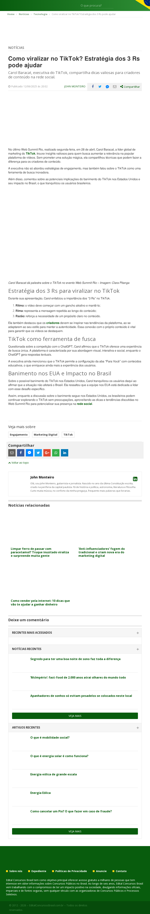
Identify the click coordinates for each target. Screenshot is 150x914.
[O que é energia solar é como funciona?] (20, 760)
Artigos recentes (26, 727)
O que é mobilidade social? (50, 737)
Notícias (16, 47)
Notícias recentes (26, 649)
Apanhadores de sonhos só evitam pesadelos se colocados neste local (81, 696)
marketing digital (45, 434)
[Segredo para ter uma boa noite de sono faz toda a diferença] (20, 663)
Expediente (38, 871)
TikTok (68, 434)
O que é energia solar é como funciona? (59, 756)
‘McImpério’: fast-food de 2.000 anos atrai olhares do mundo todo (78, 677)
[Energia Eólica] (20, 797)
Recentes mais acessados (32, 633)
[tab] (75, 632)
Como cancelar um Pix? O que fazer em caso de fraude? (71, 811)
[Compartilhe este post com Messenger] (107, 86)
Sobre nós (15, 871)
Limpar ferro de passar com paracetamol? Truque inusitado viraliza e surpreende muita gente (40, 552)
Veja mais (75, 716)
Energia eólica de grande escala (53, 774)
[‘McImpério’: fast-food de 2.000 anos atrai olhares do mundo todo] (20, 682)
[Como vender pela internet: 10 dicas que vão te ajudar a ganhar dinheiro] (41, 595)
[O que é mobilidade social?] (20, 742)
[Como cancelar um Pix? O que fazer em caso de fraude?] (20, 815)
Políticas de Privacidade (71, 871)
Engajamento (19, 434)
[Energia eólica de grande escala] (20, 778)
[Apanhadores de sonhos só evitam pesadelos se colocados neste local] (20, 700)
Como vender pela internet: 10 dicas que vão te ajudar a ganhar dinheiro (40, 602)
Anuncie (101, 871)
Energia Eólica (40, 793)
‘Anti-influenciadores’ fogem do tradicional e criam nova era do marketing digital (101, 552)
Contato (121, 871)
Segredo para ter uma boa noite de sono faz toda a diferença (75, 659)
